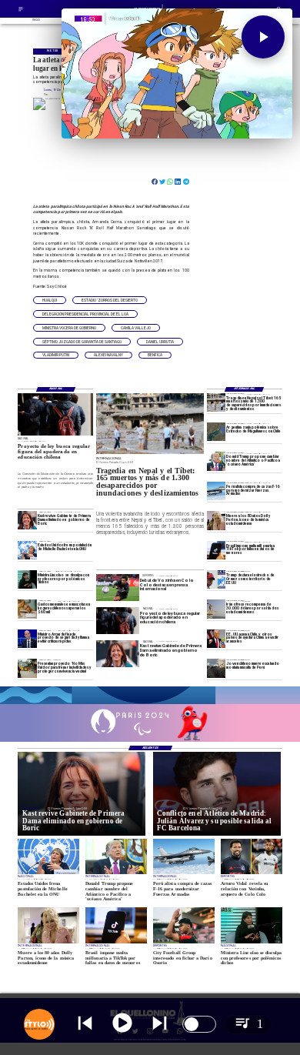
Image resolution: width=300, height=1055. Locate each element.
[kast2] (27, 520)
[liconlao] (27, 579)
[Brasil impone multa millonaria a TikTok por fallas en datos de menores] (216, 550)
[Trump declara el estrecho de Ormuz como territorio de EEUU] (216, 579)
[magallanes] (216, 431)
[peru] (216, 668)
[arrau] (27, 638)
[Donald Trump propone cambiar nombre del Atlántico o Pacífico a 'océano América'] (216, 461)
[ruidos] (27, 668)
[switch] (199, 1024)
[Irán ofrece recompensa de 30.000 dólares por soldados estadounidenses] (216, 608)
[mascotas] (27, 608)
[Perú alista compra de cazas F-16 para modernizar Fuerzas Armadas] (216, 491)
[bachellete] (27, 550)
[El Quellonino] (21, 11)
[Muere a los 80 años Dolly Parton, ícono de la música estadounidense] (216, 520)
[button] (49, 300)
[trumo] (216, 638)
